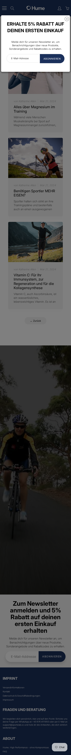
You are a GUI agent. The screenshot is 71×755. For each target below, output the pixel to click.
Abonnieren (52, 58)
